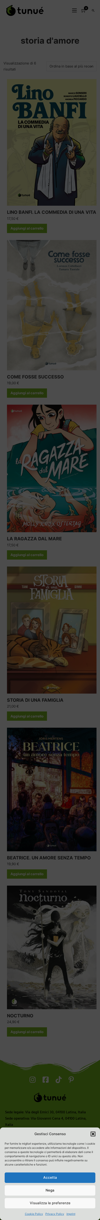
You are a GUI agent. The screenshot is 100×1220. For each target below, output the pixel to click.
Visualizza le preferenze (50, 1203)
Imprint (71, 1214)
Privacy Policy (54, 1214)
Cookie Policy (34, 1214)
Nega (50, 1190)
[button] (93, 1134)
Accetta (50, 1177)
